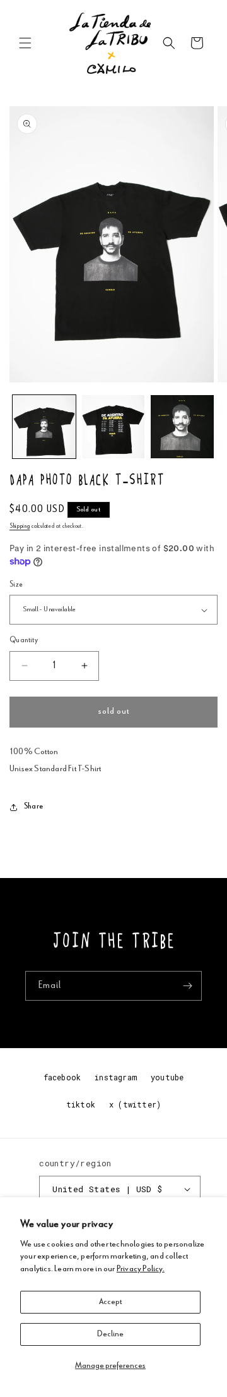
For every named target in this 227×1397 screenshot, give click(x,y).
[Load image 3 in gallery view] (182, 426)
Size (16, 585)
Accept (110, 1302)
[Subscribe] (187, 986)
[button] (25, 43)
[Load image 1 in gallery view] (44, 426)
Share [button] (33, 806)
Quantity (23, 641)
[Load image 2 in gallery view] (113, 426)
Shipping (19, 526)
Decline (110, 1334)
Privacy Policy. (141, 1269)
